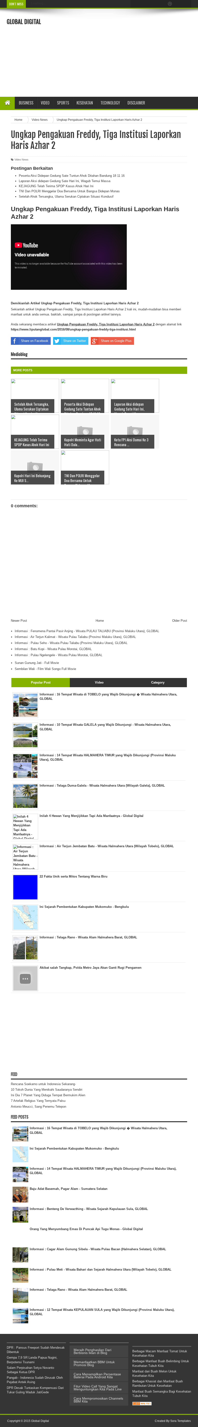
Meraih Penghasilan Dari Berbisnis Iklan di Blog (92, 1351)
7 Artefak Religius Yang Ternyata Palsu (38, 1101)
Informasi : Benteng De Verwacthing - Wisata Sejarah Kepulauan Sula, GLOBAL (89, 1209)
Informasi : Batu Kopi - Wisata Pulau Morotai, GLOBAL (53, 649)
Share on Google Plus (116, 341)
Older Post (179, 620)
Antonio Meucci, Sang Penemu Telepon (38, 1106)
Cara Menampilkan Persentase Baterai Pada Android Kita (97, 1375)
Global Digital (24, 21)
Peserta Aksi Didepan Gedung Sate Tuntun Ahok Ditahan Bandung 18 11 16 (72, 175)
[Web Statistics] (142, 1404)
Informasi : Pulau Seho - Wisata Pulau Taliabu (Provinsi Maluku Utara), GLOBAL (71, 643)
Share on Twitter (74, 341)
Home (100, 620)
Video (45, 103)
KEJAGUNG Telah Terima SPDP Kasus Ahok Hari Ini (56, 186)
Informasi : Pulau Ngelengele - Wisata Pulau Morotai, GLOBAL (58, 655)
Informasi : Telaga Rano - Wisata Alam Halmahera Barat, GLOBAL (78, 1289)
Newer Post (19, 620)
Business (26, 103)
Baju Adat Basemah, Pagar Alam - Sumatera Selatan (68, 1189)
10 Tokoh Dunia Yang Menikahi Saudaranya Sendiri (46, 1089)
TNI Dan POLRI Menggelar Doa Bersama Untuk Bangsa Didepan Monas (69, 191)
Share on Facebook (34, 341)
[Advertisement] (136, 52)
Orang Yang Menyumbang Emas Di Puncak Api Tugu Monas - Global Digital (86, 1229)
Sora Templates (180, 1421)
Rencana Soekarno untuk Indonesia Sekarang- (43, 1084)
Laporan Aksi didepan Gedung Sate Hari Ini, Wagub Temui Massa (64, 181)
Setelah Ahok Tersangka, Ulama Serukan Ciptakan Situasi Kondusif (66, 196)
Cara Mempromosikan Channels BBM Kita (98, 1399)
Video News (21, 159)
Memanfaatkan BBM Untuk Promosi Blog (94, 1363)
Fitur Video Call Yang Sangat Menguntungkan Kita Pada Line (98, 1387)
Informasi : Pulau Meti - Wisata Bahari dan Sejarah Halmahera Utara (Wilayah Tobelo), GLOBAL (100, 1269)
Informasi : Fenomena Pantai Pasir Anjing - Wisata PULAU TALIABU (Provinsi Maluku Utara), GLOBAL (87, 631)
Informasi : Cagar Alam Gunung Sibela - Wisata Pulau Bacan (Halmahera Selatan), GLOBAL (98, 1249)
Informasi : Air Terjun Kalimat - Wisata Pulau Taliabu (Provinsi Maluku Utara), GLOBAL (75, 637)
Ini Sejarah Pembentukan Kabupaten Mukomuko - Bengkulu (74, 1148)
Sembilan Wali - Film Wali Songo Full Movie (45, 669)
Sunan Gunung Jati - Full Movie (37, 663)
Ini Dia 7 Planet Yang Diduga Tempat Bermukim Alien (48, 1095)
